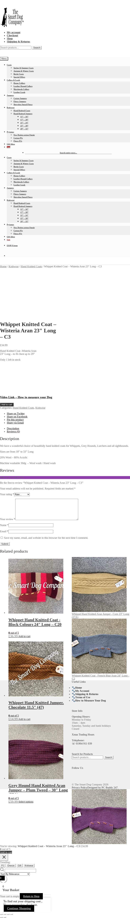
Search (36, 47)
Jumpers (10, 95)
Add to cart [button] (24, 636)
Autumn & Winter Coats (24, 71)
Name (4, 525)
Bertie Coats (19, 74)
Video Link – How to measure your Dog (26, 397)
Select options (25, 801)
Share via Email (15, 422)
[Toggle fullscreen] (4, 914)
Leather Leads (19, 92)
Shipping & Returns (18, 41)
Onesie (10, 865)
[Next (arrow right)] (4, 917)
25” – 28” (24, 126)
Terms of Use (82, 697)
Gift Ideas (11, 144)
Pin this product (15, 419)
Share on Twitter (16, 413)
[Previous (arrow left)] (1, 917)
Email (4, 531)
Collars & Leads (13, 80)
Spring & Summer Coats (24, 68)
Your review (7, 519)
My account (13, 32)
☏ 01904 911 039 (82, 743)
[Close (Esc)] (11, 914)
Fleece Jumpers (20, 101)
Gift (19, 865)
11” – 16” (24, 117)
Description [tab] (13, 428)
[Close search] (4, 857)
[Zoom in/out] (1, 914)
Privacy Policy (79, 787)
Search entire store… (68, 153)
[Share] (8, 914)
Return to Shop (31, 896)
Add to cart (6, 404)
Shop (10, 38)
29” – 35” (24, 129)
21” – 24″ (24, 123)
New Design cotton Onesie (24, 135)
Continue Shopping (19, 908)
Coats (9, 65)
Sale (8, 147)
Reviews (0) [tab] (13, 431)
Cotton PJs (18, 138)
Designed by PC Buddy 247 (102, 787)
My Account (82, 690)
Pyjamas (10, 132)
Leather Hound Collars (23, 86)
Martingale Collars (21, 89)
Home (3, 266)
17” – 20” (24, 120)
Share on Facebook (17, 416)
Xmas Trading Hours (83, 734)
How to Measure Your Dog (90, 700)
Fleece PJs (18, 141)
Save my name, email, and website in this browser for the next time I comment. (46, 537)
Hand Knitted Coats (22, 111)
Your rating (7, 494)
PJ (2, 865)
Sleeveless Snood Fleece (23, 104)
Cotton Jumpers (20, 98)
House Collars (19, 83)
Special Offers (19, 77)
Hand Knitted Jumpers (23, 114)
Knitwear (11, 107)
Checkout (12, 35)
